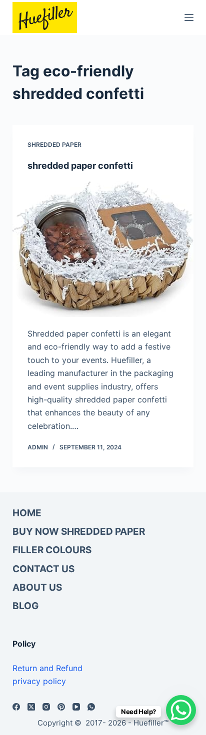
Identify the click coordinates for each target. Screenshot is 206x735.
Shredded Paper (55, 144)
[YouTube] (76, 707)
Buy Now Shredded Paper (78, 531)
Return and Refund (47, 668)
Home (27, 513)
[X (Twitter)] (31, 707)
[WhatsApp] (91, 707)
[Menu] (189, 17)
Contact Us (43, 569)
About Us (37, 587)
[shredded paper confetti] (103, 249)
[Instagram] (46, 707)
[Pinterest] (61, 707)
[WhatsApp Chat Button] (181, 710)
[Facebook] (16, 707)
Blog (25, 606)
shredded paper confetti (80, 165)
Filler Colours (52, 550)
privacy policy (39, 681)
